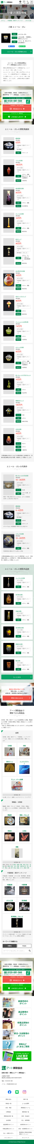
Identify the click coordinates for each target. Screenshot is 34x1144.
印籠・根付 (23, 864)
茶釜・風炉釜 (20, 866)
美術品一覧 (8, 1103)
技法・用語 (8, 1107)
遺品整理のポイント (31, 1009)
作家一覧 (25, 1099)
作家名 (10, 946)
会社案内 (8, 1120)
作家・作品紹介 (25, 1116)
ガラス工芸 (21, 37)
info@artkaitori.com (11, 1084)
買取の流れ (8, 1099)
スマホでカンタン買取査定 (17, 113)
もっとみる (17, 677)
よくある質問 (25, 1103)
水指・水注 (13, 866)
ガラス (21, 868)
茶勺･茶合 (13, 868)
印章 (28, 868)
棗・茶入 (26, 866)
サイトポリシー (8, 1137)
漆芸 (25, 868)
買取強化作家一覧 (8, 1116)
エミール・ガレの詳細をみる (17, 51)
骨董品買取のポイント (31, 1020)
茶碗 (8, 866)
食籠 (18, 868)
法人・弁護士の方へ (8, 1133)
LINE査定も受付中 (17, 117)
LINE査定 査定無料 (31, 1052)
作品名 (24, 946)
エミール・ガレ (22, 34)
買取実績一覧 (25, 1112)
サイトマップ (25, 1137)
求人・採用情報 (25, 1120)
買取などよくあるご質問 (31, 1041)
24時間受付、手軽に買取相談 (17, 105)
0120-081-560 (9, 1081)
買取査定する (17, 109)
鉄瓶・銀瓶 (16, 864)
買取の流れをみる (17, 698)
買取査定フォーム (25, 1107)
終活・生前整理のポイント (31, 1031)
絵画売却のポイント (31, 998)
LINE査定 (8, 1112)
